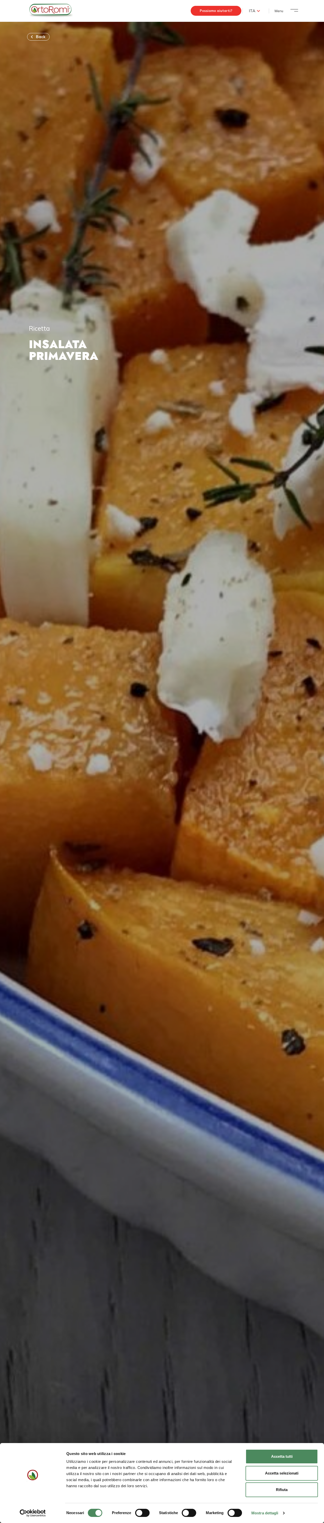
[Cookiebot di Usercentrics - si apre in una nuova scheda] (33, 1513)
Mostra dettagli (264, 1513)
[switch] (142, 1513)
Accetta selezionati (281, 1473)
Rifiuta (282, 1489)
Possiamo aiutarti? (216, 11)
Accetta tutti (282, 1456)
